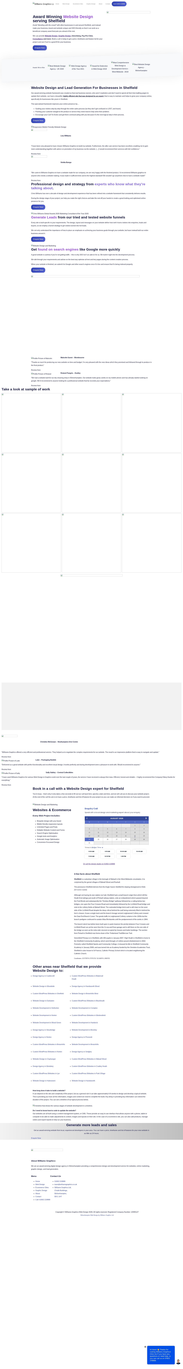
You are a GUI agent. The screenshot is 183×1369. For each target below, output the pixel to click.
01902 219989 (59, 1181)
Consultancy (38, 39)
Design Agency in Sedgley (82, 1052)
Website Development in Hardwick (85, 1023)
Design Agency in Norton (42, 1037)
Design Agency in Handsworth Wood (85, 986)
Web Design (66, 4)
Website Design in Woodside (44, 986)
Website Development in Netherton (46, 1008)
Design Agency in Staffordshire (43, 1209)
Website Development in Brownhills (85, 1044)
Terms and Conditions (43, 1222)
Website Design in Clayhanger (44, 1059)
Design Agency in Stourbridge (44, 1030)
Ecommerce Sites (78, 4)
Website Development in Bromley (84, 1030)
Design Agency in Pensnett (82, 1037)
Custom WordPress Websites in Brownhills (49, 1044)
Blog (43, 1218)
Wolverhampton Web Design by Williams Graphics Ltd (97, 1215)
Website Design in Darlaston (43, 1001)
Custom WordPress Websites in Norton (47, 1052)
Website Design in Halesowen (44, 1081)
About (100, 4)
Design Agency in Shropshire (43, 1213)
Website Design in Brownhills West (85, 993)
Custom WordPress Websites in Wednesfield (88, 1015)
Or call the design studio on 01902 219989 (99, 864)
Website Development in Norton (45, 1015)
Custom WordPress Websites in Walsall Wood (89, 1059)
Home (57, 4)
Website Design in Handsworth (83, 1081)
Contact (108, 4)
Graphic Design (90, 4)
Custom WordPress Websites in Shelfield (48, 993)
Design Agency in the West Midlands (43, 1205)
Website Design (51, 36)
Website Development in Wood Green (47, 1023)
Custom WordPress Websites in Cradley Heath (89, 1066)
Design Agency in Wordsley (43, 1066)
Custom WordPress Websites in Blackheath (88, 1001)
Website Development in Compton (85, 1008)
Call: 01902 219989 (119, 4)
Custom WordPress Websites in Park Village (88, 1073)
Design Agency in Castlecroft (43, 976)
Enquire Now (40, 48)
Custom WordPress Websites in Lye (46, 1073)
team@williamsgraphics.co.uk (65, 1184)
